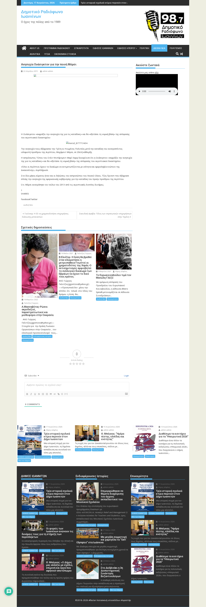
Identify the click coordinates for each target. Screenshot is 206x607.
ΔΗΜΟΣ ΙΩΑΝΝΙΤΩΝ (25, 457)
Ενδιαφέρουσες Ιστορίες (42, 336)
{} (62, 394)
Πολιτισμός (176, 48)
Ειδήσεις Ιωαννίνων (103, 48)
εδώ (156, 72)
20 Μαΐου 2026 (109, 561)
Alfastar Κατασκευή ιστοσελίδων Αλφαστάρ (110, 600)
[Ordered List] (43, 394)
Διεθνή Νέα (159, 48)
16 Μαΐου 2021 (67, 253)
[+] (66, 394)
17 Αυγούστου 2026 (54, 427)
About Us (34, 48)
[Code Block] (55, 394)
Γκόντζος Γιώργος (31, 303)
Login (126, 375)
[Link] (59, 394)
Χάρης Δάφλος (121, 271)
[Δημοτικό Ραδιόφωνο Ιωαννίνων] (23, 47)
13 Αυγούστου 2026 (168, 427)
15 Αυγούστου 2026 (111, 427)
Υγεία (47, 54)
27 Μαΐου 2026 (109, 530)
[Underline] (35, 394)
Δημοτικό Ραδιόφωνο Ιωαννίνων (42, 14)
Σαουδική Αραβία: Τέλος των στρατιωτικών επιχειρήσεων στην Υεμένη (105, 215)
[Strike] (39, 394)
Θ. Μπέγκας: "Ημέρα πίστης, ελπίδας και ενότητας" (107, 2)
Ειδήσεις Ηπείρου (126, 48)
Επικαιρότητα (81, 48)
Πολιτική (144, 48)
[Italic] (31, 394)
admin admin (47, 71)
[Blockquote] (51, 394)
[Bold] (27, 394)
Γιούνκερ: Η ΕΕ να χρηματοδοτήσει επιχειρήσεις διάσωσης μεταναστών (45, 215)
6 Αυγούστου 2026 (56, 555)
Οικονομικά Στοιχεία (65, 54)
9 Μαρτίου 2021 (104, 271)
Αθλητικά (35, 54)
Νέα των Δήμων (24, 460)
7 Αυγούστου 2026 (56, 521)
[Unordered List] (47, 394)
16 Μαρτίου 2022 (31, 299)
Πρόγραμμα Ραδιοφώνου (57, 48)
